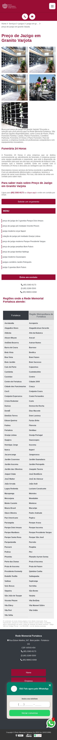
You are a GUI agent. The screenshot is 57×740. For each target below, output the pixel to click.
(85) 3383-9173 (17, 193)
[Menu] (52, 6)
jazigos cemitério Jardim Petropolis (17, 262)
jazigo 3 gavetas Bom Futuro (14, 267)
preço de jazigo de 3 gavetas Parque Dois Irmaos (23, 221)
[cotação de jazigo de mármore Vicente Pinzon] (15, 60)
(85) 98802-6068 (29, 292)
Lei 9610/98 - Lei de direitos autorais (33, 626)
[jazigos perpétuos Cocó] (15, 115)
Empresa (29, 681)
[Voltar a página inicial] (10, 6)
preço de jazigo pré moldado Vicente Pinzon (21, 226)
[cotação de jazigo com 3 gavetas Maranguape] (42, 60)
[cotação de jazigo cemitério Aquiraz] (15, 87)
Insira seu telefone (30, 699)
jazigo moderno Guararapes (14, 257)
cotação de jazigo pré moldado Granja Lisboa (21, 236)
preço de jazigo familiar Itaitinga (16, 252)
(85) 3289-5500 (29, 288)
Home (28, 672)
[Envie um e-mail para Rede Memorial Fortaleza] (32, 17)
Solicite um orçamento (28, 201)
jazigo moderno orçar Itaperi (14, 231)
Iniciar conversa (30, 713)
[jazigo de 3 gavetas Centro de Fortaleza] (42, 87)
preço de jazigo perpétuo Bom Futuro (18, 247)
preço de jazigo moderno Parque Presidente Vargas (24, 241)
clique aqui (31, 193)
